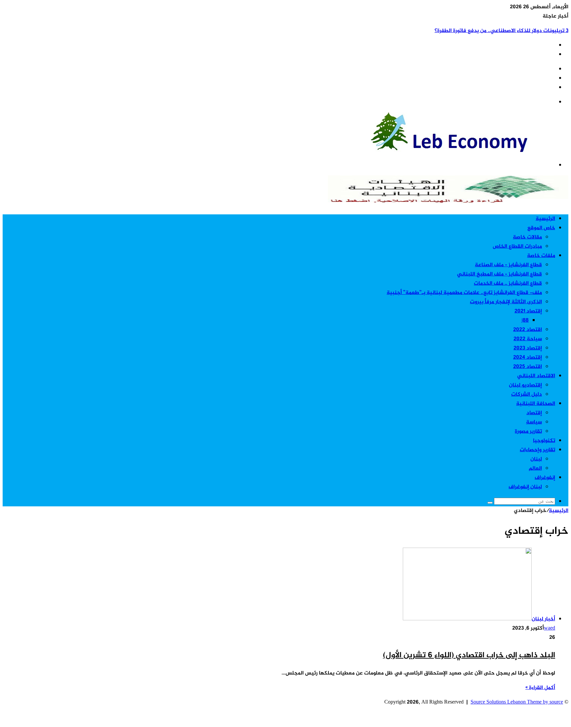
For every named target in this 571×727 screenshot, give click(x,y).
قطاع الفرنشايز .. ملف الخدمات (508, 283)
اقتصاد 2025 (527, 366)
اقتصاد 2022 (527, 329)
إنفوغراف (545, 477)
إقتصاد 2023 (528, 348)
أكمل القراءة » (540, 687)
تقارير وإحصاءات (537, 450)
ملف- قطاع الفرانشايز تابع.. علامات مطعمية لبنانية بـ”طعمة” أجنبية (464, 292)
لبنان (536, 459)
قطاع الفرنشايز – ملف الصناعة (508, 265)
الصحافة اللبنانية (535, 403)
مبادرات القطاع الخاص (517, 246)
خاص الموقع (541, 228)
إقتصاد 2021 (528, 311)
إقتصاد (534, 413)
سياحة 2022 (528, 339)
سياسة (534, 422)
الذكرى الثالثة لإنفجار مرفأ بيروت (506, 302)
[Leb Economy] (469, 150)
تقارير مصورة (528, 431)
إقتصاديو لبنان (525, 385)
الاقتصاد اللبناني (536, 376)
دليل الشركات (526, 394)
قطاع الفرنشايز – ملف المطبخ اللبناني (499, 274)
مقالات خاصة (527, 237)
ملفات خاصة (541, 255)
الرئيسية (545, 218)
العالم (535, 468)
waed (549, 628)
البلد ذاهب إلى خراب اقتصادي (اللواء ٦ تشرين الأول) (469, 655)
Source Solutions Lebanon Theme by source (517, 702)
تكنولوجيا (544, 440)
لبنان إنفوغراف (525, 487)
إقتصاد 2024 (527, 357)
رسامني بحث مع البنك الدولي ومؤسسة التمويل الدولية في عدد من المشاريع (483, 30)
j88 (525, 320)
